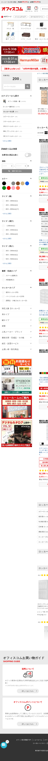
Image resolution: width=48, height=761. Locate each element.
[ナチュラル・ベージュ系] (22, 183)
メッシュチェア (20, 17)
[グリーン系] (4, 188)
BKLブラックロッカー (12, 131)
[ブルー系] (27, 183)
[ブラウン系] (18, 183)
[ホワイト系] (9, 183)
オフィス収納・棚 (17, 101)
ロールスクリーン (37, 17)
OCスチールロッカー (12, 136)
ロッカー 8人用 (10, 112)
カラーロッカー (10, 116)
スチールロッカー (11, 121)
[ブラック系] (4, 183)
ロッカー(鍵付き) (11, 107)
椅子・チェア (10, 39)
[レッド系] (9, 188)
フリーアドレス (26, 28)
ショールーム (37, 740)
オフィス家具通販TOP (23, 740)
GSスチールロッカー (12, 126)
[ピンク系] (13, 188)
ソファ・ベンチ (26, 39)
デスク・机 (10, 28)
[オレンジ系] (18, 188)
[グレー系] (13, 183)
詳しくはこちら (28, 691)
